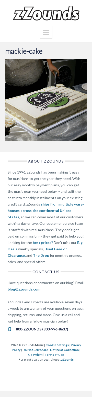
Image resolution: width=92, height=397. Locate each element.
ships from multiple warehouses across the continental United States (46, 210)
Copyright (35, 355)
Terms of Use (54, 355)
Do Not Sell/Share (35, 350)
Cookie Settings (57, 345)
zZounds (67, 359)
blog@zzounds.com (24, 289)
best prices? (43, 242)
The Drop (41, 255)
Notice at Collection (64, 350)
